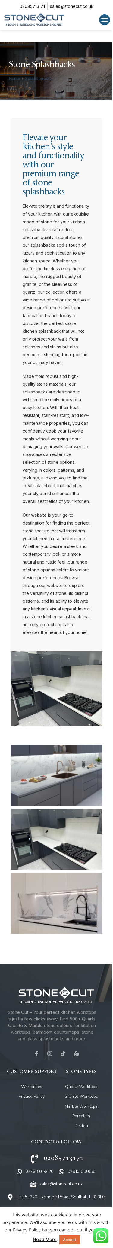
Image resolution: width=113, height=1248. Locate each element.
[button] (104, 19)
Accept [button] (69, 1239)
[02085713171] (34, 1159)
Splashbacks (37, 78)
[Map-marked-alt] (76, 1053)
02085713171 (63, 1158)
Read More (45, 1239)
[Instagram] (49, 1053)
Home (14, 78)
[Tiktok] (63, 1053)
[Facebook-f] (36, 1053)
